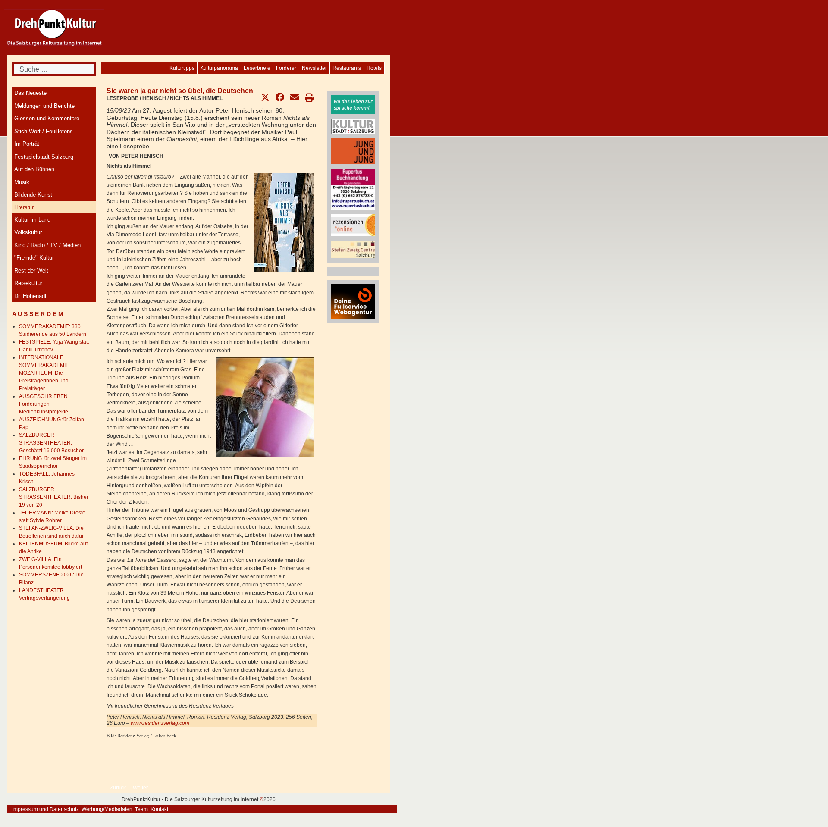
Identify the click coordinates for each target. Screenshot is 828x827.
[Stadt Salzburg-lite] (353, 126)
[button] (265, 97)
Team (141, 809)
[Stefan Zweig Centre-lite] (353, 249)
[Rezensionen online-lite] (353, 225)
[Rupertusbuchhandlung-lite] (353, 189)
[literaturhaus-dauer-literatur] (353, 104)
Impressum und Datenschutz (45, 809)
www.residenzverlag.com (160, 723)
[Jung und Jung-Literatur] (353, 151)
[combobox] (54, 69)
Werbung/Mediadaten (107, 809)
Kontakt (159, 809)
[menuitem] (374, 68)
